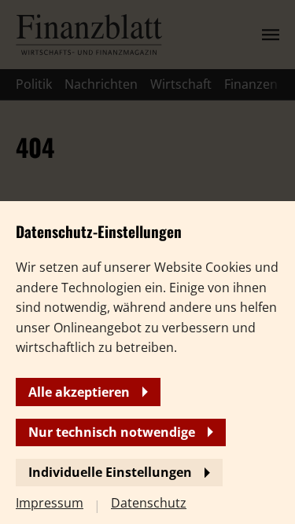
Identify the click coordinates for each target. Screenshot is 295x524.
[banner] (147, 262)
